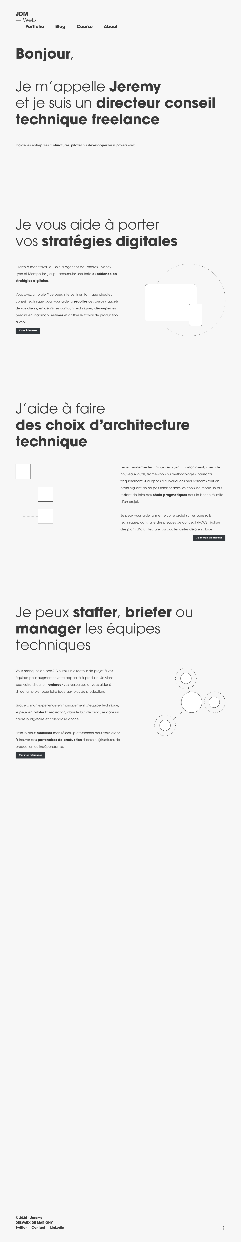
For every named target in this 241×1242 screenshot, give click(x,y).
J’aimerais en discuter (209, 538)
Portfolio (34, 27)
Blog (60, 27)
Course (85, 27)
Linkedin (57, 1228)
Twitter (21, 1228)
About (110, 27)
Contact (38, 1228)
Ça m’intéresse (28, 331)
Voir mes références (30, 755)
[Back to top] (223, 1228)
